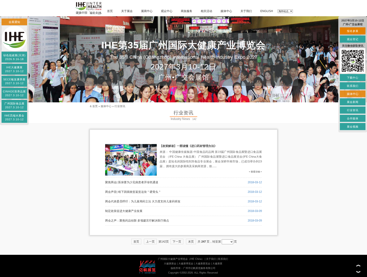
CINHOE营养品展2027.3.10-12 (14, 93)
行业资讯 (119, 106)
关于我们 (246, 11)
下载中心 (352, 77)
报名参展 (352, 31)
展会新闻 (352, 101)
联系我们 (223, 258)
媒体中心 (226, 11)
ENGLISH (266, 11)
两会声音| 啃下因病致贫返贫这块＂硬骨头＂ (133, 191)
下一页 (177, 241)
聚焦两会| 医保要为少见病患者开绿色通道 (131, 182)
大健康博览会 (185, 263)
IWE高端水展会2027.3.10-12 (14, 117)
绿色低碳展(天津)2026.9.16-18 (14, 57)
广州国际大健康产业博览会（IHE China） (181, 258)
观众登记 (352, 39)
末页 (191, 241)
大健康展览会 (202, 263)
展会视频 (352, 126)
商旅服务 (186, 11)
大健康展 (217, 263)
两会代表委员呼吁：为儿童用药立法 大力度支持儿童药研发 (142, 201)
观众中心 (166, 11)
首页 (110, 11)
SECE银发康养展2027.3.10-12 (14, 81)
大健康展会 (170, 263)
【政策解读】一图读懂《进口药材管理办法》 (188, 145)
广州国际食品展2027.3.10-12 (14, 105)
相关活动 (206, 11)
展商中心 (147, 11)
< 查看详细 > (255, 171)
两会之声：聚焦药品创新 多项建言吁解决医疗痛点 (137, 220)
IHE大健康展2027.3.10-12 (14, 69)
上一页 (150, 241)
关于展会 (127, 11)
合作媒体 (352, 118)
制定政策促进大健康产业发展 (123, 211)
